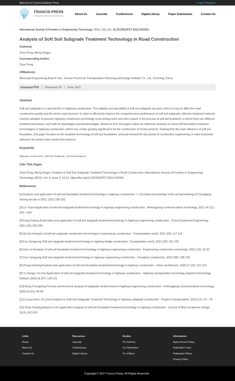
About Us (81, 14)
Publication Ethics (182, 353)
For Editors (129, 353)
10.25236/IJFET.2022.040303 (131, 29)
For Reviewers (130, 347)
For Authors (129, 342)
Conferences (124, 14)
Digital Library (150, 14)
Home (25, 342)
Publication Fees (182, 347)
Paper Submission (180, 14)
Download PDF (29, 87)
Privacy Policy (180, 359)
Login (200, 2)
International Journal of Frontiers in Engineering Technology (55, 29)
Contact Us (208, 14)
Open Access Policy (183, 342)
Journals (101, 14)
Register (211, 2)
